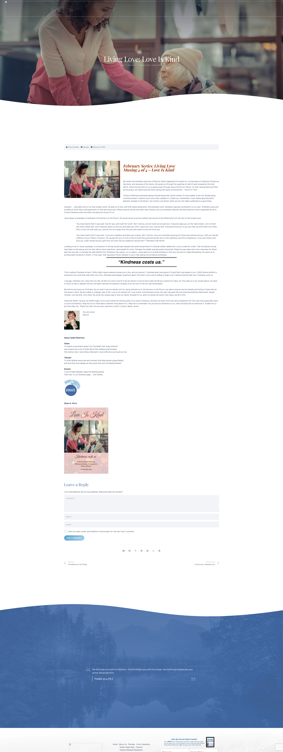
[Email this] (124, 551)
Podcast (139, 747)
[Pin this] (147, 551)
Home (122, 65)
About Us (123, 744)
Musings (132, 65)
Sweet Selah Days (127, 747)
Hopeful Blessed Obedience (131, 750)
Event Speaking (143, 744)
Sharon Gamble (73, 147)
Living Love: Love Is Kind (151, 65)
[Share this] (130, 551)
